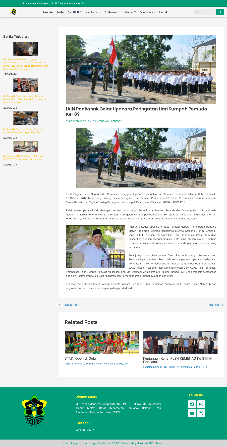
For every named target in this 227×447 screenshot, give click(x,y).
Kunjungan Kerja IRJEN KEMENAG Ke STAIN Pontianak (177, 360)
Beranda (48, 12)
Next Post (216, 304)
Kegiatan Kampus (78, 121)
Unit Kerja (91, 12)
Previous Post (68, 304)
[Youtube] (192, 413)
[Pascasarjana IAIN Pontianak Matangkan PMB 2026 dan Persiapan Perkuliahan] (25, 146)
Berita (60, 12)
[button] (75, 12)
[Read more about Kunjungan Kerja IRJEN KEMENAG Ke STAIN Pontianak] (180, 342)
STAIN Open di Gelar (81, 358)
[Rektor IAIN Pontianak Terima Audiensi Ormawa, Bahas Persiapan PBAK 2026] (25, 118)
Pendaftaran (147, 12)
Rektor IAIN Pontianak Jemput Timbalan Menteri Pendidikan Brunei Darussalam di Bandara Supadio (24, 99)
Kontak (163, 12)
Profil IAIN (73, 12)
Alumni (128, 12)
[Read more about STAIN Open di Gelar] (102, 342)
